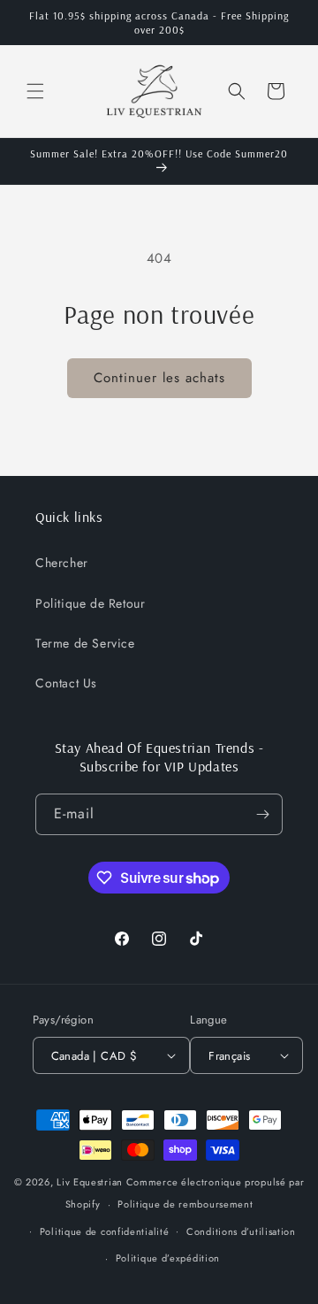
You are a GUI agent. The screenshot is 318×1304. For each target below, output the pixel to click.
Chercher (61, 562)
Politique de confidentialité (105, 1231)
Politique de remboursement (185, 1204)
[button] (35, 91)
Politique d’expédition (168, 1258)
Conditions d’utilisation (241, 1231)
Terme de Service (85, 643)
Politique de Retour (90, 603)
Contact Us (66, 683)
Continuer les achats (159, 377)
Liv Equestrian (90, 1182)
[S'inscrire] (262, 814)
